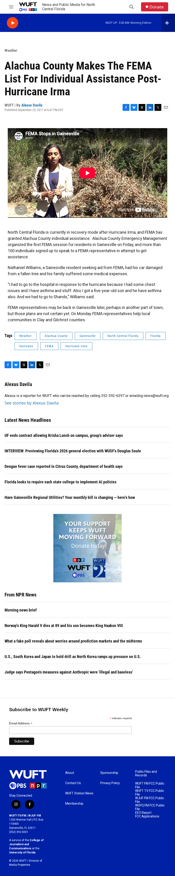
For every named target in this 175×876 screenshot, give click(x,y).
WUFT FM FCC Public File (149, 785)
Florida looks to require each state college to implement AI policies (60, 481)
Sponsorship (109, 773)
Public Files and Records (146, 773)
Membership (74, 803)
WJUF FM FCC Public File (149, 799)
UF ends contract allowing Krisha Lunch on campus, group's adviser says (64, 435)
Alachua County (56, 336)
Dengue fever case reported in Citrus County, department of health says (64, 466)
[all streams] (168, 23)
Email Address (20, 723)
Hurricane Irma (76, 346)
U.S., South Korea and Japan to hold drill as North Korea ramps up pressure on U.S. (73, 656)
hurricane (26, 346)
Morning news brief (21, 610)
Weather (11, 50)
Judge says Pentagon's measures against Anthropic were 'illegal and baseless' (69, 672)
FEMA (49, 346)
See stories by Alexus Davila (32, 403)
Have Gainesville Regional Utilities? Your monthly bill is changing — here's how (70, 497)
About (69, 773)
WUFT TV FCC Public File (149, 792)
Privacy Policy (110, 783)
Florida (155, 336)
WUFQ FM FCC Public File (150, 807)
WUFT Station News (79, 793)
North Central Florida (123, 336)
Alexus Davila (31, 105)
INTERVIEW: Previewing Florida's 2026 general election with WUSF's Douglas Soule (73, 450)
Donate (156, 7)
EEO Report (143, 812)
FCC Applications (147, 816)
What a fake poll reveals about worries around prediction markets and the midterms (73, 641)
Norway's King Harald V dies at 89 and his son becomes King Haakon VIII (64, 625)
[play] (12, 23)
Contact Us (73, 783)
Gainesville (88, 336)
